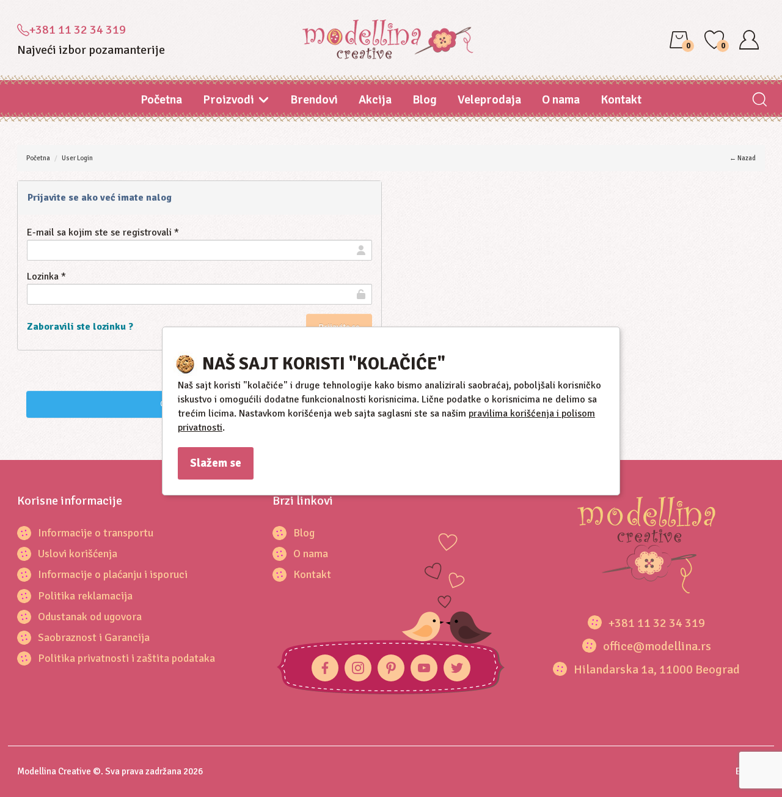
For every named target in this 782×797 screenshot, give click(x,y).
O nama (561, 99)
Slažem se (215, 463)
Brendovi (314, 99)
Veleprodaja (489, 99)
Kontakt (621, 99)
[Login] (749, 40)
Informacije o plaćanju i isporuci (113, 574)
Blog (424, 99)
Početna (161, 99)
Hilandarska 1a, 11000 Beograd (657, 669)
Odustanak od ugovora (90, 616)
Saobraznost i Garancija (94, 637)
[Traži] (759, 100)
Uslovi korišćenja (77, 553)
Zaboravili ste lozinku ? (80, 327)
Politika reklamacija (85, 595)
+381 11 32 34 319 (77, 30)
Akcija (375, 99)
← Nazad (742, 158)
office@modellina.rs (657, 646)
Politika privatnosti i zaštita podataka (126, 658)
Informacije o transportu (95, 532)
